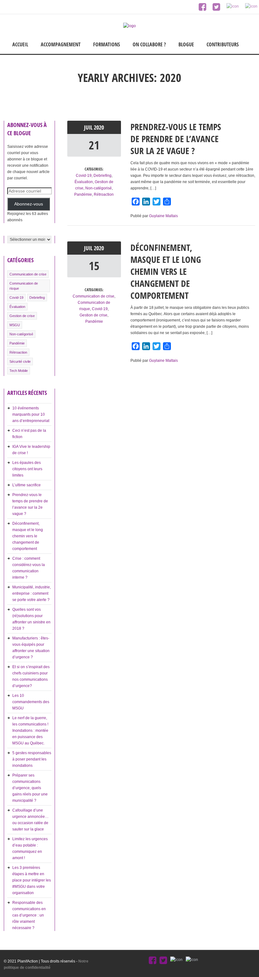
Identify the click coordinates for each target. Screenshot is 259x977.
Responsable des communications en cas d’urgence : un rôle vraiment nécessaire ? (29, 915)
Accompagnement (61, 44)
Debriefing (37, 297)
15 (94, 266)
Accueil (20, 44)
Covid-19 (16, 297)
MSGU (14, 325)
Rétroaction (18, 352)
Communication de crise (27, 274)
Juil (89, 127)
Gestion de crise (22, 316)
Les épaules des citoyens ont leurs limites (27, 468)
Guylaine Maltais (163, 216)
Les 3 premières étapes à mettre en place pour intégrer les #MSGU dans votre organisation (31, 880)
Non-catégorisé (21, 334)
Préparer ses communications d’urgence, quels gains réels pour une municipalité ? (30, 788)
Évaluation (17, 307)
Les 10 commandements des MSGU (30, 701)
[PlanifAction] (129, 26)
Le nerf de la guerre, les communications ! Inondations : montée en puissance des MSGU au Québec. (30, 730)
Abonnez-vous (28, 204)
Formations (106, 44)
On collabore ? (149, 44)
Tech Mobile (18, 371)
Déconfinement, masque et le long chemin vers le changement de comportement (27, 536)
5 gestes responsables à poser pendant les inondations (31, 759)
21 (94, 145)
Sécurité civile (20, 361)
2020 (99, 127)
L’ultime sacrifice (26, 485)
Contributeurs (223, 44)
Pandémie (17, 343)
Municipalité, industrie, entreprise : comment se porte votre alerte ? (31, 593)
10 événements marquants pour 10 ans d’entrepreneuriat (30, 414)
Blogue (186, 44)
